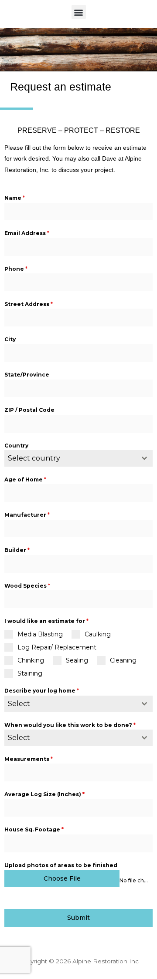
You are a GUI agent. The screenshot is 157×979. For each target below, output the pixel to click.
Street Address (28, 304)
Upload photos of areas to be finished (60, 865)
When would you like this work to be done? (70, 725)
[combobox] (78, 458)
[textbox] (70, 458)
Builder (17, 550)
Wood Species (27, 585)
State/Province (26, 374)
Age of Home (25, 479)
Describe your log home (41, 690)
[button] (79, 12)
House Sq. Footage (34, 829)
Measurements (28, 759)
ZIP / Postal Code (29, 410)
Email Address (26, 233)
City (10, 339)
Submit (78, 918)
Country (16, 445)
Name (14, 198)
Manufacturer (27, 514)
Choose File (62, 878)
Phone (15, 269)
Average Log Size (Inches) (44, 794)
